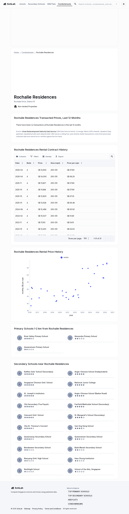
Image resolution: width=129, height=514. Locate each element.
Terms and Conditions (53, 509)
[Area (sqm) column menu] (62, 163)
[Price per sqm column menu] (81, 163)
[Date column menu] (22, 163)
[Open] (116, 4)
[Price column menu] (46, 163)
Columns (22, 156)
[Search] (112, 156)
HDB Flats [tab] (51, 4)
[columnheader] (19, 163)
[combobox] (96, 4)
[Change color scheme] (123, 4)
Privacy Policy (37, 509)
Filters (36, 156)
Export (60, 156)
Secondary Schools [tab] (36, 4)
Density (48, 156)
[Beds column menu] (33, 163)
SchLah (19, 509)
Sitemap (27, 509)
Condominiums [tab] (64, 4)
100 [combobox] (85, 238)
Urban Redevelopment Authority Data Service (39, 131)
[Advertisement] (64, 72)
